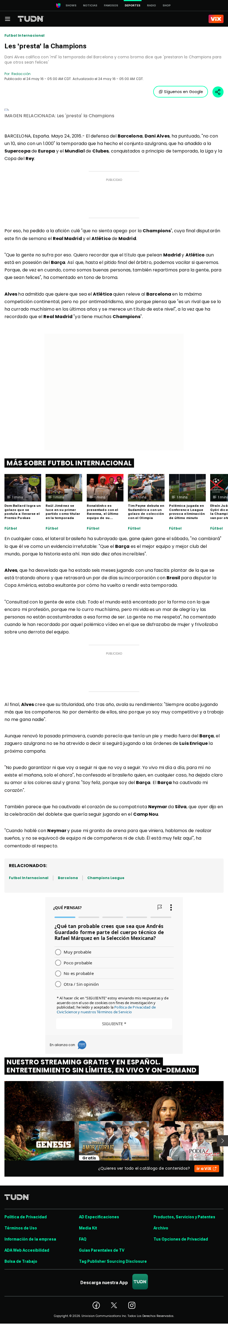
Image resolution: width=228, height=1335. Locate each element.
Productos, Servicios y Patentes (184, 1217)
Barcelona (68, 877)
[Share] (218, 92)
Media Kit (88, 1228)
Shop (167, 5)
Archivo (160, 1228)
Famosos (111, 5)
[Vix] (216, 19)
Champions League (105, 877)
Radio (151, 5)
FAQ (82, 1239)
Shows (71, 5)
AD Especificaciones (99, 1217)
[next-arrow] (222, 1140)
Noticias (90, 5)
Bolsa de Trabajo (20, 1261)
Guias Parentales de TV (101, 1250)
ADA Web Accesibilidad (26, 1250)
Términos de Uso (20, 1228)
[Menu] (7, 19)
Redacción (21, 73)
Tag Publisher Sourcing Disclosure (113, 1261)
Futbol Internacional (24, 35)
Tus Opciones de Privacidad (180, 1239)
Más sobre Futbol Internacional (69, 463)
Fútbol (10, 528)
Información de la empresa (30, 1239)
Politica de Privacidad (25, 1217)
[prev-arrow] (1, 1141)
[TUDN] (31, 19)
